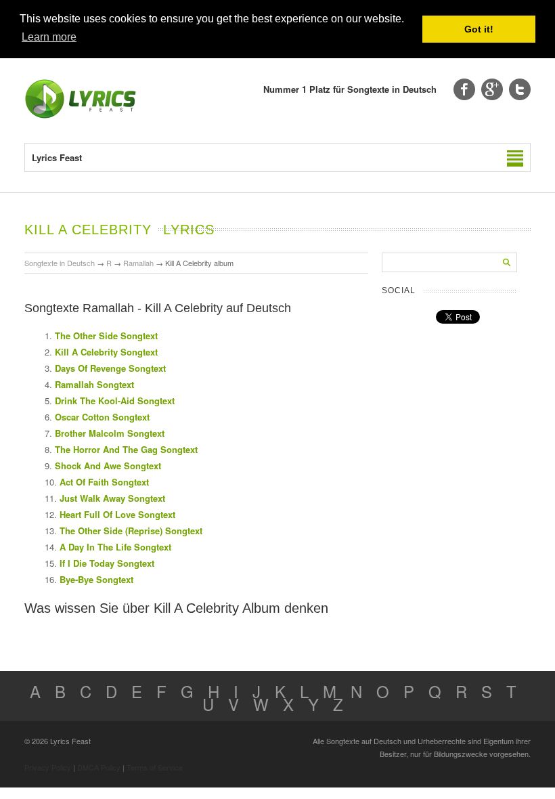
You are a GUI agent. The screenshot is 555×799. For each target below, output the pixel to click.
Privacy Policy (47, 767)
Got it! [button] (478, 29)
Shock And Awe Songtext (108, 465)
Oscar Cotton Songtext (102, 416)
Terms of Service (155, 767)
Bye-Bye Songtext (96, 579)
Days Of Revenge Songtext (110, 368)
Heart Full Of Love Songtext (117, 514)
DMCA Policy (98, 767)
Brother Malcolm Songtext (109, 433)
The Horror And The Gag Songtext (126, 449)
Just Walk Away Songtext (112, 498)
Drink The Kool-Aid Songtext (115, 400)
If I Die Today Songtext (107, 563)
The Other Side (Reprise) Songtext (131, 530)
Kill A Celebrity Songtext (106, 351)
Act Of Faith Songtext (104, 481)
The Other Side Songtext (106, 335)
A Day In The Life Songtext (115, 546)
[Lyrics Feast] (80, 115)
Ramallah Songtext (94, 384)
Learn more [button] (49, 37)
